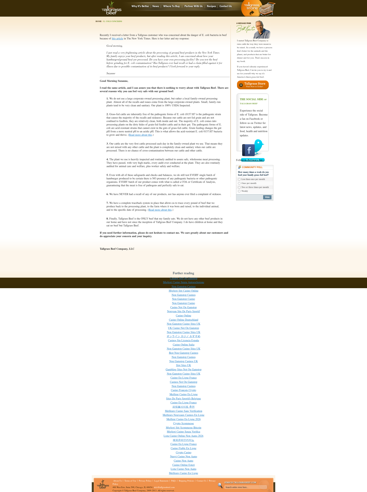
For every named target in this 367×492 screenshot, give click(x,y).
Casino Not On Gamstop (183, 307)
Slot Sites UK (183, 365)
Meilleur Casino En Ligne (184, 394)
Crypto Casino (183, 452)
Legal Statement (161, 480)
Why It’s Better (140, 6)
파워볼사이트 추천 (183, 406)
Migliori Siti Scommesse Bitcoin (183, 427)
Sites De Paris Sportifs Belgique (183, 398)
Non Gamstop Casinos (184, 286)
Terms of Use (130, 480)
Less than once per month (253, 179)
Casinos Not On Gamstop (183, 278)
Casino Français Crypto (183, 390)
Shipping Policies (186, 480)
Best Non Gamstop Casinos (183, 353)
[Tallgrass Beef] (111, 7)
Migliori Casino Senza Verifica (183, 431)
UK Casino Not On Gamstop (183, 328)
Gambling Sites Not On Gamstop (183, 369)
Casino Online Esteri (183, 465)
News (156, 6)
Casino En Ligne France (184, 377)
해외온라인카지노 (183, 440)
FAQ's (173, 480)
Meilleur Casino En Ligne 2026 (183, 419)
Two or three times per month (255, 187)
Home (99, 21)
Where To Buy (171, 6)
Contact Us (225, 6)
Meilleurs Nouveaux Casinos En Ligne (183, 415)
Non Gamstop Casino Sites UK (183, 323)
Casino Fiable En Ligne (183, 448)
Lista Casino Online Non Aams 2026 (183, 436)
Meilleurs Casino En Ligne (183, 473)
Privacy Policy (145, 480)
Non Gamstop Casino (183, 299)
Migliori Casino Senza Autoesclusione (183, 282)
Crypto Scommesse (183, 423)
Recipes (211, 6)
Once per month (248, 183)
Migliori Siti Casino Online (183, 290)
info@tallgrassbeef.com (164, 487)
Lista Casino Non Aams (183, 469)
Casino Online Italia (183, 344)
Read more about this (140, 135)
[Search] (220, 486)
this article (117, 38)
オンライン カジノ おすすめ (183, 336)
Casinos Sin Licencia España (183, 340)
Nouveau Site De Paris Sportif (183, 311)
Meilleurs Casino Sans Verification (183, 411)
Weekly (244, 191)
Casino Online (183, 315)
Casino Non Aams (183, 460)
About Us (117, 480)
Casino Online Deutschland (183, 319)
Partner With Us (193, 6)
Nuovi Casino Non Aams (183, 456)
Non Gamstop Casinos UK (183, 361)
